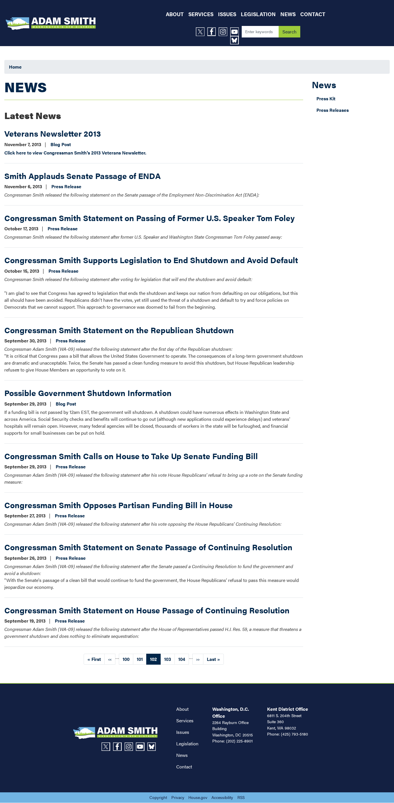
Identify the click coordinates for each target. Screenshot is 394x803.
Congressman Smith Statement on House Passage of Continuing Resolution (147, 610)
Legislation (187, 743)
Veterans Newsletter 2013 (52, 133)
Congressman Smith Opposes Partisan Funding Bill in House (118, 504)
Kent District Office (287, 709)
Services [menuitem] (200, 14)
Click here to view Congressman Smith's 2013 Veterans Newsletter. (75, 152)
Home (15, 66)
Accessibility (222, 797)
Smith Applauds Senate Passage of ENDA (82, 175)
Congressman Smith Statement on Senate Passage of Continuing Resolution (148, 547)
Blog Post (60, 144)
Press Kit (325, 98)
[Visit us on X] (201, 31)
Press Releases (332, 110)
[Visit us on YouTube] (236, 31)
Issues (182, 732)
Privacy (177, 797)
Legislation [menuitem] (258, 14)
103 (169, 659)
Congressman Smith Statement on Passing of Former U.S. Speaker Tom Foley (149, 217)
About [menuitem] (175, 14)
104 (183, 659)
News (324, 84)
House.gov (197, 797)
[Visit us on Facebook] (213, 31)
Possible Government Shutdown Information (88, 392)
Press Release (66, 186)
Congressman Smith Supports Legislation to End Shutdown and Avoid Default (151, 259)
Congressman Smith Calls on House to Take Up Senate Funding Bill (131, 455)
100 (128, 659)
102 (155, 660)
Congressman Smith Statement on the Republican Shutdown (119, 329)
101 (142, 659)
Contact (184, 766)
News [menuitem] (288, 14)
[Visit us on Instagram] (224, 31)
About (182, 709)
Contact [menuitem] (312, 14)
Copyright (158, 797)
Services (185, 720)
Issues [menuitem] (227, 14)
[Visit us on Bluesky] (236, 40)
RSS (241, 797)
